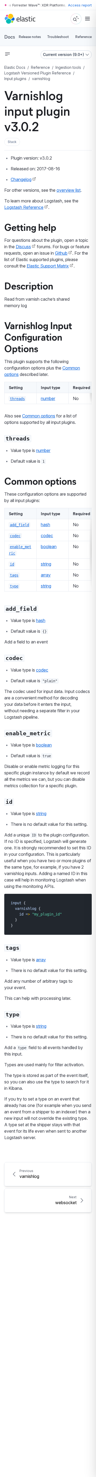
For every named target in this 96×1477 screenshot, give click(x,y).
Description (28, 285)
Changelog (21, 179)
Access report (80, 5)
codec (47, 535)
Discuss (23, 246)
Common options (38, 416)
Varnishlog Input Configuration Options (38, 337)
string (46, 564)
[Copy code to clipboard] (83, 902)
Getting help (30, 226)
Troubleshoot (58, 36)
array (46, 575)
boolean (49, 546)
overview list (69, 190)
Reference (83, 36)
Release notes (30, 36)
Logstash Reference (23, 207)
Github (61, 253)
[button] (12, 142)
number (48, 398)
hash (45, 524)
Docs (9, 36)
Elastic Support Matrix (48, 266)
